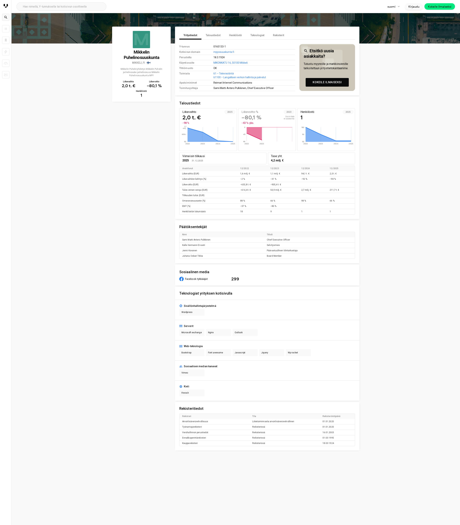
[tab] (190, 35)
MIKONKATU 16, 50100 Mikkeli (230, 62)
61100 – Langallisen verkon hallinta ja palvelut (239, 77)
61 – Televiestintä (223, 73)
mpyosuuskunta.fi (223, 52)
